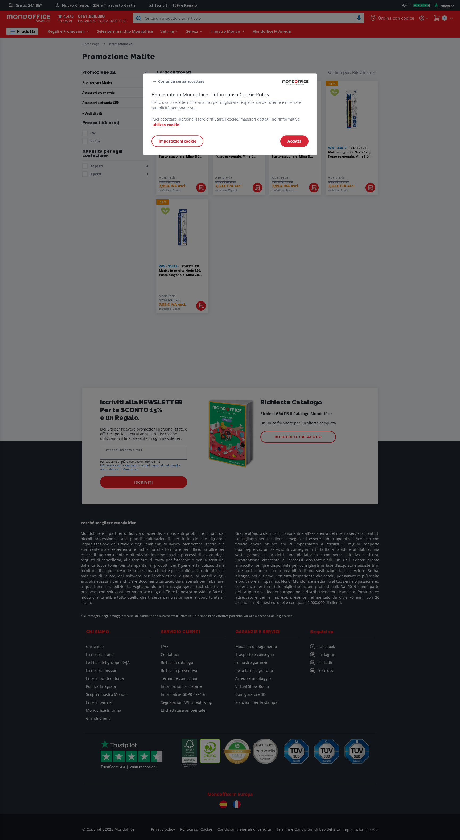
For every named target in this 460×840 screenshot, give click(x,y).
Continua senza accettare (181, 81)
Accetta (294, 141)
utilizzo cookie (166, 124)
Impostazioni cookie (177, 141)
